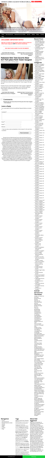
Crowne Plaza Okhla (38, 363)
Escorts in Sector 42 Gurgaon (39, 172)
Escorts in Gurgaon (26, 160)
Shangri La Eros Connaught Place (38, 328)
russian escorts (25, 445)
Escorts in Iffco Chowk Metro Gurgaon (38, 97)
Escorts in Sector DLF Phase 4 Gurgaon (39, 208)
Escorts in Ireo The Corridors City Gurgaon (39, 100)
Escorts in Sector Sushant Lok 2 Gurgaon (38, 221)
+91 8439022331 (11, 456)
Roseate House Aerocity (37, 299)
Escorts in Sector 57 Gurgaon (39, 198)
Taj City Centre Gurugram (37, 407)
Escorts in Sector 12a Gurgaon (39, 133)
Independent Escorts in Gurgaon (39, 279)
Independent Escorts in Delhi (39, 276)
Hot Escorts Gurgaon (39, 275)
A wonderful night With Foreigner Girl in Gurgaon (39, 45)
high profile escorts (20, 432)
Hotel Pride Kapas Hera (39, 349)
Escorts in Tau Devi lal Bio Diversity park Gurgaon (39, 258)
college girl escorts (23, 427)
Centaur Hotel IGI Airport (38, 345)
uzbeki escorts (18, 453)
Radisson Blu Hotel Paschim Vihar (38, 365)
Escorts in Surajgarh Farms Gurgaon (39, 251)
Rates (37, 34)
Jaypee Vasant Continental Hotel (38, 386)
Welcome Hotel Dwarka (39, 334)
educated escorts (23, 428)
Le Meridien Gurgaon (39, 400)
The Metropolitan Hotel (38, 341)
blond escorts (20, 423)
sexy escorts (17, 447)
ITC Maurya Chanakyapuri (37, 315)
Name (3, 122)
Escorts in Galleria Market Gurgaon (39, 85)
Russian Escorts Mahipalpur (26, 138)
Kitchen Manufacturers (17, 153)
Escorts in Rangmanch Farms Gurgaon (39, 128)
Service (28, 34)
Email (3, 124)
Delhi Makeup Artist (27, 152)
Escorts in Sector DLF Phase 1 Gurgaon (39, 201)
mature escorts (21, 441)
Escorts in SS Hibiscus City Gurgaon (38, 245)
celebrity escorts (20, 426)
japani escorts (23, 438)
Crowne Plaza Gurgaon (39, 404)
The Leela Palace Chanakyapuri (38, 317)
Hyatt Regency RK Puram (38, 369)
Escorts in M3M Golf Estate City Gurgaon (39, 108)
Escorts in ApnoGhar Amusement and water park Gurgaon (39, 69)
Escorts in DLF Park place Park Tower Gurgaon (15, 85)
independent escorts (21, 436)
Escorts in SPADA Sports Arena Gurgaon (39, 241)
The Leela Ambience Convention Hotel (38, 380)
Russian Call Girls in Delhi (18, 149)
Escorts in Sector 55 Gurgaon (39, 193)
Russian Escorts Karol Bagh (9, 140)
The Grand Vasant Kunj (39, 384)
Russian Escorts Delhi (8, 137)
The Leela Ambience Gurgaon (38, 396)
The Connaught (37, 323)
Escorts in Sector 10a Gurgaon (39, 131)
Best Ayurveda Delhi (7, 153)
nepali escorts (23, 443)
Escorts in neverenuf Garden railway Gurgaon (39, 121)
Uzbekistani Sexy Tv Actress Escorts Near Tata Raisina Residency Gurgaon (25, 54)
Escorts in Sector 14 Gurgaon (39, 136)
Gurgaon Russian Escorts (39, 273)
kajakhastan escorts (19, 440)
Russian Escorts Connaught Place (12, 138)
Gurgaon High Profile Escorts (40, 270)
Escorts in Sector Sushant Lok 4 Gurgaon (38, 228)
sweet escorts (26, 449)
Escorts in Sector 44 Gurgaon (39, 176)
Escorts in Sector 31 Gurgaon (39, 152)
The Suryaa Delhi (38, 362)
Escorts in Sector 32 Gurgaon (39, 155)
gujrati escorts (18, 431)
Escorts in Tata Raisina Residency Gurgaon (39, 254)
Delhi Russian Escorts (26, 147)
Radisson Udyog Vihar (39, 392)
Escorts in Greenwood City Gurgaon (38, 91)
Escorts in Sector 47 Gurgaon (39, 184)
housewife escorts (23, 434)
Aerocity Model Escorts (10, 152)
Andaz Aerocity (37, 304)
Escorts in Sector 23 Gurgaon (39, 143)
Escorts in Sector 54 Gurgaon (39, 191)
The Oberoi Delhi (38, 343)
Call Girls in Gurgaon (39, 64)
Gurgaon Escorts (11, 155)
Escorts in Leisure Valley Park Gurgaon (39, 105)
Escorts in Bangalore (26, 153)
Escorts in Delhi (21, 146)
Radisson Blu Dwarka (39, 335)
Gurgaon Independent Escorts (12, 159)
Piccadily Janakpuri (38, 348)
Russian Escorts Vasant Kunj (21, 140)
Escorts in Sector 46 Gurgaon (39, 181)
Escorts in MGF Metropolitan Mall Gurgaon (39, 113)
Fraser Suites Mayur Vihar (38, 357)
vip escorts (18, 454)
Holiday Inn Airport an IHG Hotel (39, 296)
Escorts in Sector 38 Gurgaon (39, 164)
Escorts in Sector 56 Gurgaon (39, 196)
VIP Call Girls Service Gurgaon (39, 286)
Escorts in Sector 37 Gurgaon (39, 160)
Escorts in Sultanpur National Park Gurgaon (39, 248)
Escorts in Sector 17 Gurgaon (39, 138)
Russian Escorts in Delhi (20, 34)
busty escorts (23, 424)
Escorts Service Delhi (7, 147)
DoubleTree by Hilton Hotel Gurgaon (39, 412)
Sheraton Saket (37, 374)
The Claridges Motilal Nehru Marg (39, 359)
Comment (4, 112)
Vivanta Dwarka (37, 337)
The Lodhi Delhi (37, 367)
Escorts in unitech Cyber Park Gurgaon (39, 261)
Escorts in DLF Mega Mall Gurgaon (39, 77)
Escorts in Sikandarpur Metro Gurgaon (39, 235)
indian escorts (18, 437)
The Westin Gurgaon (38, 405)
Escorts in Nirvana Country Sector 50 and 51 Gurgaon (39, 124)
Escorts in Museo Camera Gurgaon (39, 116)
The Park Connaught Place (38, 325)
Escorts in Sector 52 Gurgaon (39, 189)
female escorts (22, 430)
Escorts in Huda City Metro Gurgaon (39, 93)
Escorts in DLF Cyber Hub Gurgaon (39, 74)
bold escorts (25, 423)
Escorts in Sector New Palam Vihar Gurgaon (39, 213)
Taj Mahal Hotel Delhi (39, 355)
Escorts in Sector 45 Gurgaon (39, 179)
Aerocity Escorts (9, 34)
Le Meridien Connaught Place (38, 333)
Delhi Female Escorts (16, 147)
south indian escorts (19, 449)
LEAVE (14, 43)
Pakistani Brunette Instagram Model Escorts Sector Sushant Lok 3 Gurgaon (39, 54)
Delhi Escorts (28, 146)
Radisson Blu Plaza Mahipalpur (38, 353)
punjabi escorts (18, 445)
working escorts (25, 454)
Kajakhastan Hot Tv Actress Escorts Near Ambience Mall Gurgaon (39, 59)
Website (3, 126)
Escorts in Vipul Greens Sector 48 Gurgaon (39, 264)
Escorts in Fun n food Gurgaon (39, 83)
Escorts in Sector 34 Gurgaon (39, 157)
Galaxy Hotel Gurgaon (39, 390)
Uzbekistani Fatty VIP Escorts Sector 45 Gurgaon (39, 49)
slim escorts (18, 88)
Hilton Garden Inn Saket (38, 376)
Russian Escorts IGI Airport (18, 141)
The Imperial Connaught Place (38, 330)
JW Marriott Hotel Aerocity (38, 306)
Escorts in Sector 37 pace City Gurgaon (39, 162)
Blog (3, 36)
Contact (42, 34)
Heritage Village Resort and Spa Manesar (39, 388)
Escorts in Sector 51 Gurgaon (39, 186)
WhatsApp (33, 456)
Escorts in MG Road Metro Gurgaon (39, 110)
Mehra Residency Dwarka (38, 339)
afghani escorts (19, 420)
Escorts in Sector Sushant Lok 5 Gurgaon (38, 231)
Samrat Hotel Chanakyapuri (37, 311)
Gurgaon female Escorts (12, 156)
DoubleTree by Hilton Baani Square (39, 410)
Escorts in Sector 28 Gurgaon (39, 150)
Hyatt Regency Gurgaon (37, 414)
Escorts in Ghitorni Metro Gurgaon (39, 87)
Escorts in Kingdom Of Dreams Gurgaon (39, 103)
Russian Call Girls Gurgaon (26, 143)
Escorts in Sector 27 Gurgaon (39, 148)
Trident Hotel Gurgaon (39, 391)
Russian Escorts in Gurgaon (17, 154)
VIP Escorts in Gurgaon (38, 288)
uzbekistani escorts (24, 453)
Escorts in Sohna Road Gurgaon (38, 238)
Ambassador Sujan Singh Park (38, 382)
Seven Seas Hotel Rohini (38, 371)
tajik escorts (17, 450)
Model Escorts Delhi (7, 148)
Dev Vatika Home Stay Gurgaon (39, 394)
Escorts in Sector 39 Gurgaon (39, 167)
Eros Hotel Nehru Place (39, 361)
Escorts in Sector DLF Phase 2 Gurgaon (39, 203)
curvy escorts (17, 428)
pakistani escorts (12, 88)
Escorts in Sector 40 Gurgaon (39, 169)
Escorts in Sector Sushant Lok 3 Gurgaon (38, 224)
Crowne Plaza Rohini (38, 373)
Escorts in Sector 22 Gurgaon (39, 140)
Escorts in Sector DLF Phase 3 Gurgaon (39, 205)
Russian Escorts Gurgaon (11, 142)
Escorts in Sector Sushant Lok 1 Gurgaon (38, 217)
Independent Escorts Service (25, 159)
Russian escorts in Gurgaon (39, 281)
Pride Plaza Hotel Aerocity (38, 302)
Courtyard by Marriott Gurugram (39, 402)
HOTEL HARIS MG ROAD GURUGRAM (38, 399)
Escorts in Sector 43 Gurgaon (39, 174)
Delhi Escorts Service (6, 154)
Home (3, 34)
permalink (5, 90)
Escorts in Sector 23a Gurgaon (39, 145)
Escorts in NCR (38, 118)
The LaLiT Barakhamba (37, 308)
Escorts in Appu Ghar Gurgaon (39, 72)
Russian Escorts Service (9, 160)
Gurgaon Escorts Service (20, 155)
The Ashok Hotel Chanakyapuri (38, 319)
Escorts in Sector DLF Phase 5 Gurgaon (39, 210)
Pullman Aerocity (38, 346)
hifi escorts (25, 431)
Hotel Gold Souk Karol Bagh (39, 351)
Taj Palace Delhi (37, 313)
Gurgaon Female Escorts (38, 268)
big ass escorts (22, 422)
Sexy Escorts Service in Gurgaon (39, 284)
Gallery (33, 34)
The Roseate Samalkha (39, 378)
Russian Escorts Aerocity (18, 137)
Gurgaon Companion (22, 156)
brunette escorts (18, 424)
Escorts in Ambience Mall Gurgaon (39, 66)
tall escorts (22, 450)
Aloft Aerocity (37, 301)
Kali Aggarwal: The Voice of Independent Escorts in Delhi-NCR (40, 42)
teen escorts (24, 88)
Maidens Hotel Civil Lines (38, 322)
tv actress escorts (24, 452)
